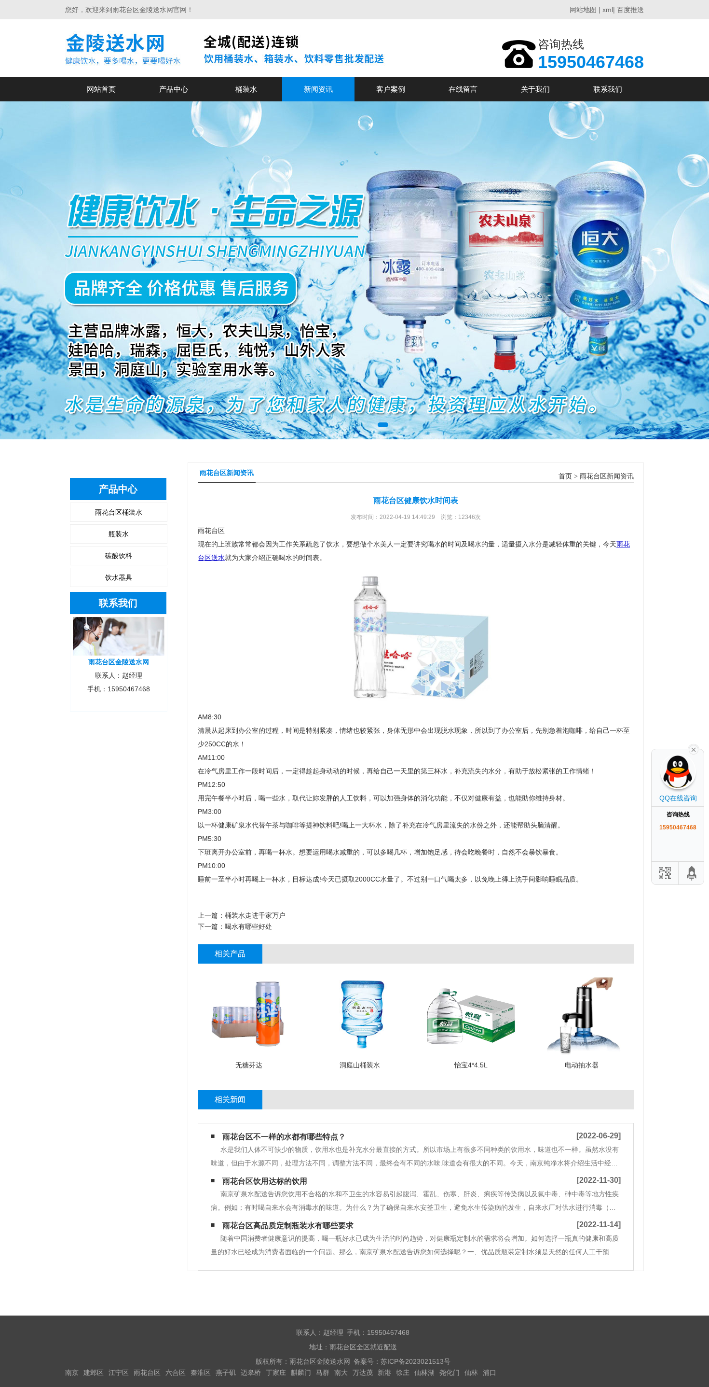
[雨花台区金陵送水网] (227, 48)
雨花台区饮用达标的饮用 (264, 1181)
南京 (72, 1372)
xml (607, 10)
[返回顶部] (692, 873)
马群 (322, 1372)
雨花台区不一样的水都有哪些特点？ (284, 1137)
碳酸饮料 (118, 556)
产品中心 (173, 89)
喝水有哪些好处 (248, 926)
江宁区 (119, 1372)
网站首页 (101, 89)
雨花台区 (147, 1372)
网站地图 (583, 10)
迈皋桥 (251, 1372)
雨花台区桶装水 (118, 512)
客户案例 (390, 89)
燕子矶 (226, 1372)
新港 (384, 1372)
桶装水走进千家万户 (255, 915)
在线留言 (463, 89)
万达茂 (363, 1372)
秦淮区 (201, 1372)
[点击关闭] (693, 749)
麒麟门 (301, 1372)
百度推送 (630, 10)
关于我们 (535, 89)
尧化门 (449, 1372)
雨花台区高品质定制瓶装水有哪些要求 (288, 1225)
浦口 (489, 1372)
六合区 (175, 1372)
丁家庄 (276, 1372)
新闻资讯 (318, 89)
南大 (341, 1372)
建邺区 (93, 1372)
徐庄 (402, 1372)
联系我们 (607, 89)
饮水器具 (118, 577)
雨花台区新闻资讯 (607, 476)
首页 (565, 476)
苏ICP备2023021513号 (415, 1361)
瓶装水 (119, 534)
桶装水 (246, 89)
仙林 (471, 1372)
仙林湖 (424, 1372)
